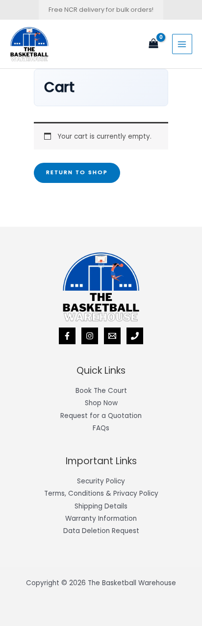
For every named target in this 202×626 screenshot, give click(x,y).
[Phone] (134, 336)
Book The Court (101, 390)
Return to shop (77, 172)
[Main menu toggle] (182, 44)
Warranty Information (101, 518)
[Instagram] (89, 336)
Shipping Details (101, 506)
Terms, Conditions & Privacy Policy (101, 493)
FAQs (101, 428)
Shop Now (101, 403)
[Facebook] (67, 336)
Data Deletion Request (101, 531)
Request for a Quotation (101, 415)
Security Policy (101, 481)
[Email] (112, 336)
